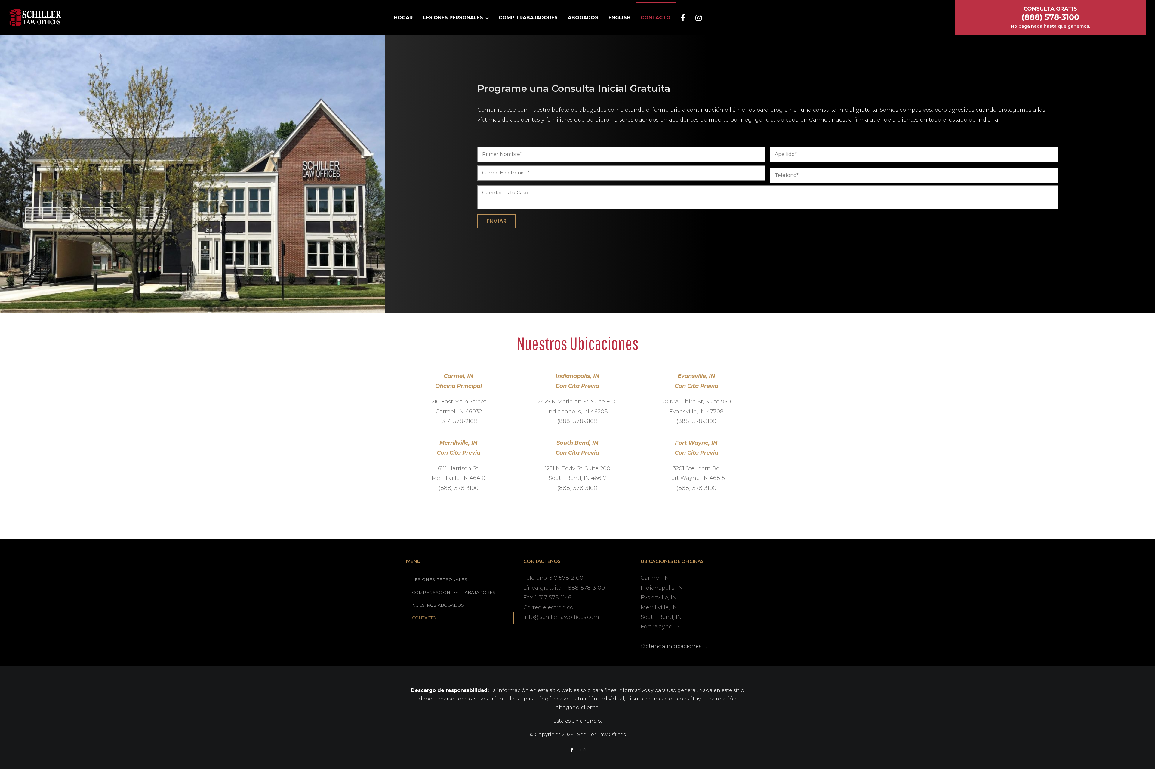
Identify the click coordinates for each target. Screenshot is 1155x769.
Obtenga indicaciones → (674, 646)
